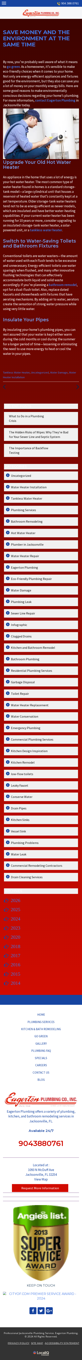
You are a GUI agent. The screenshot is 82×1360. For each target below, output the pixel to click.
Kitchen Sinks (20, 820)
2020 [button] (15, 937)
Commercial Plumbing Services (32, 739)
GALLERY (41, 1043)
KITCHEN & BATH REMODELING (41, 1029)
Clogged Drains (21, 636)
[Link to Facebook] (32, 1310)
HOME (41, 1014)
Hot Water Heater (23, 533)
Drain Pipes (18, 808)
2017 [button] (15, 955)
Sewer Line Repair (23, 613)
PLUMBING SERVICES (41, 1022)
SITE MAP (37, 1343)
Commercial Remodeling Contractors (36, 866)
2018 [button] (15, 946)
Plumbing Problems (25, 843)
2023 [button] (15, 928)
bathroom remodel (63, 285)
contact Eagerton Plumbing (55, 100)
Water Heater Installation (29, 487)
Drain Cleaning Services (27, 877)
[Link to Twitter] (41, 1310)
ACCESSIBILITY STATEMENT (62, 1343)
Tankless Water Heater (16, 372)
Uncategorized (40, 372)
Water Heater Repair (25, 556)
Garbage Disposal (23, 682)
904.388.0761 (70, 3)
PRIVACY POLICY (18, 1343)
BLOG (41, 1080)
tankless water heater (46, 230)
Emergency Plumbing (25, 728)
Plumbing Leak (21, 602)
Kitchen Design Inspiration (29, 751)
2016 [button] (15, 964)
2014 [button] (15, 983)
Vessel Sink (18, 831)
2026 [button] (15, 900)
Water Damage (59, 372)
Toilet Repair (20, 694)
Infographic (19, 625)
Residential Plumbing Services (31, 671)
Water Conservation (24, 716)
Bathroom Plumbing (25, 659)
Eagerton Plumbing (24, 567)
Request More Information (40, 1188)
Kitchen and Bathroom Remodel (33, 648)
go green (13, 66)
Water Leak (18, 854)
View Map (41, 1179)
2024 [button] (15, 918)
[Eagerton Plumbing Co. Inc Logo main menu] (4, 3)
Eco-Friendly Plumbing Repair (31, 579)
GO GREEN (41, 1036)
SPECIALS (41, 1058)
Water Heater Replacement (30, 705)
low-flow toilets (22, 774)
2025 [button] (15, 909)
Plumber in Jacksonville (27, 544)
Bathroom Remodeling (27, 521)
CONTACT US (41, 1072)
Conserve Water (21, 797)
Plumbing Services (23, 510)
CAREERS (41, 1065)
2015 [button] (15, 974)
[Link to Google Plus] (49, 1310)
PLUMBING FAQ (41, 1051)
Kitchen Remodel (23, 762)
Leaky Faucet (19, 785)
